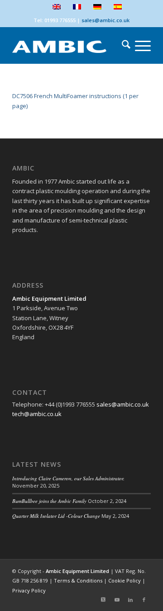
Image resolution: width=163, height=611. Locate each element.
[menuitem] (121, 46)
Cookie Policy (124, 580)
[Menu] (138, 46)
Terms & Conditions (78, 580)
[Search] (121, 46)
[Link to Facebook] (144, 599)
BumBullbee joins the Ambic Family (49, 500)
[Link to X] (103, 599)
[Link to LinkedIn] (130, 599)
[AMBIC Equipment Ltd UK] (67, 46)
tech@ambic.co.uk (37, 414)
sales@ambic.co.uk (105, 20)
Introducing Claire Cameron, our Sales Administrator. (68, 478)
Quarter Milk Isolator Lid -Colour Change (56, 515)
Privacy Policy (29, 590)
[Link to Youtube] (117, 599)
